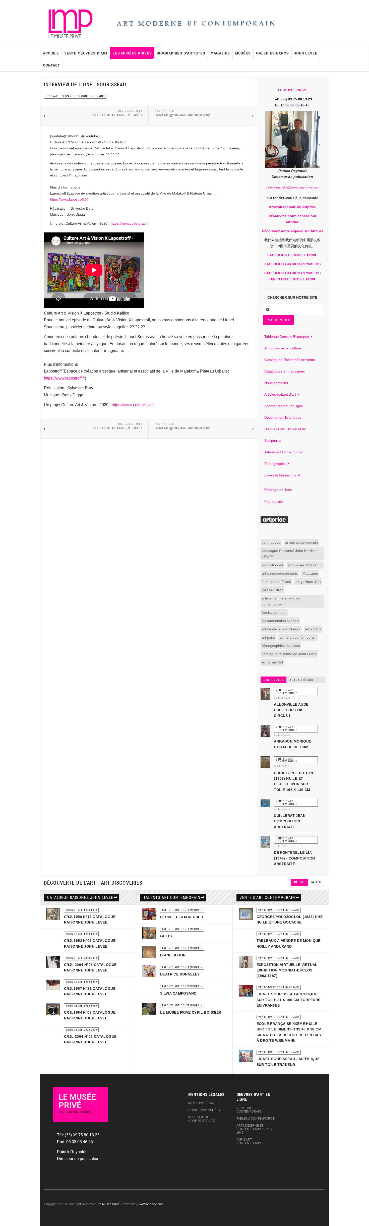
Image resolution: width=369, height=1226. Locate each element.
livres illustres (272, 590)
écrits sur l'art (272, 662)
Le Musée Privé (108, 1204)
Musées (243, 53)
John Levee (306, 53)
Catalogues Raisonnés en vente (289, 360)
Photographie (275, 464)
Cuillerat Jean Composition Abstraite (289, 821)
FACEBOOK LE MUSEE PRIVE (292, 255)
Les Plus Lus (273, 680)
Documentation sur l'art (280, 621)
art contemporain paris (280, 573)
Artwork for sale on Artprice (292, 207)
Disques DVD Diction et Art (285, 429)
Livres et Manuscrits (280, 475)
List (318, 882)
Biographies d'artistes (181, 53)
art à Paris (313, 629)
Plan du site (273, 501)
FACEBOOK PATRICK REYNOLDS (292, 264)
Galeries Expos (272, 53)
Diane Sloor (173, 955)
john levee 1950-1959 (305, 565)
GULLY (166, 936)
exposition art (272, 565)
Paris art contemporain (248, 1141)
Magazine (220, 53)
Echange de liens (278, 490)
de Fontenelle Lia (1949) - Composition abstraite (294, 858)
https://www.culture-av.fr (130, 223)
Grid (301, 882)
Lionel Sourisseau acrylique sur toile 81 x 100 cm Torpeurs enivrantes (289, 999)
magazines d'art (308, 582)
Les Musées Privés (132, 53)
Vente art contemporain (248, 1109)
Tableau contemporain (255, 1118)
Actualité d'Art (302, 680)
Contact (51, 65)
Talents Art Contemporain (284, 452)
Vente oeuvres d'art (86, 53)
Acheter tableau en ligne (283, 406)
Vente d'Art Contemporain (267, 897)
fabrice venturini (274, 612)
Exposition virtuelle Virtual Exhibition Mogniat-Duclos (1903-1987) (287, 970)
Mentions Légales (203, 1103)
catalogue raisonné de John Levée (289, 654)
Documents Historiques (282, 417)
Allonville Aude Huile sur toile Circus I (291, 710)
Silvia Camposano (178, 993)
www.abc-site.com (151, 1204)
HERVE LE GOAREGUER (181, 917)
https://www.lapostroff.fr (68, 199)
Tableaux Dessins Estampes (286, 337)
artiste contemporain (301, 542)
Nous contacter (276, 383)
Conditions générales (207, 1110)
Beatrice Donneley (180, 974)
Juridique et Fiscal (276, 582)
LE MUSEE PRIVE (292, 90)
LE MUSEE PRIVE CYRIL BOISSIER (190, 1012)
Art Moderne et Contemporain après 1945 (254, 1129)
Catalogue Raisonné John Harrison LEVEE (290, 554)
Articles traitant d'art (280, 394)
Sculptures (272, 441)
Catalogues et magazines (284, 371)
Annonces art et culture (282, 348)
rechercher (278, 320)
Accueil (51, 53)
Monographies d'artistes (281, 646)
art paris (268, 637)
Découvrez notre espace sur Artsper (292, 231)
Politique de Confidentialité (201, 1119)
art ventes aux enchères (281, 629)
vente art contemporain (298, 637)
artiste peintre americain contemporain (281, 601)
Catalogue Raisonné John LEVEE (80, 897)
